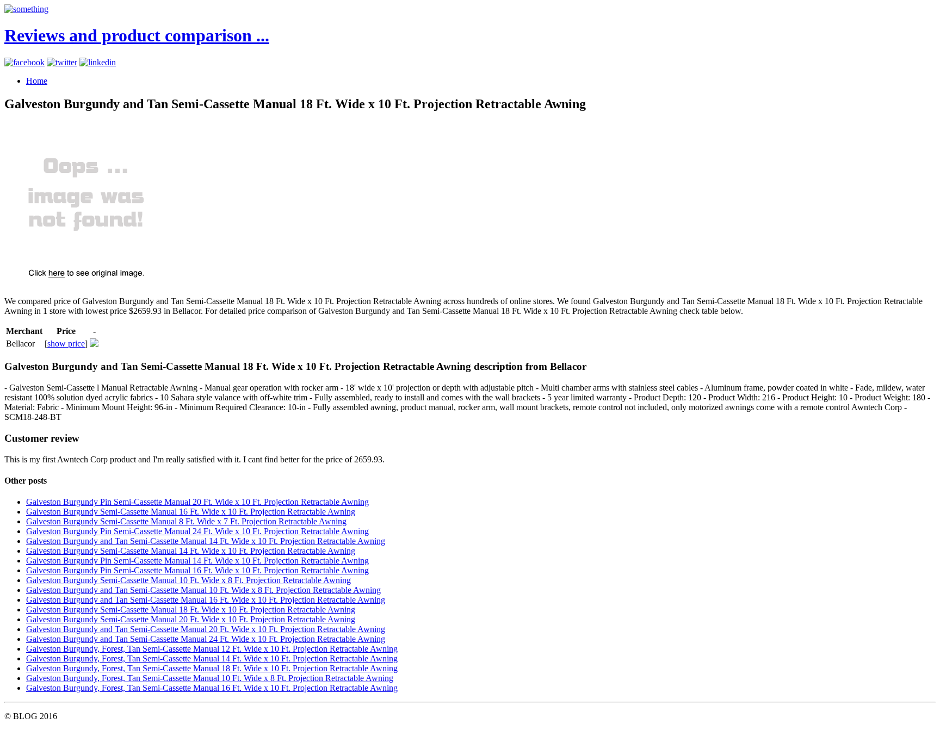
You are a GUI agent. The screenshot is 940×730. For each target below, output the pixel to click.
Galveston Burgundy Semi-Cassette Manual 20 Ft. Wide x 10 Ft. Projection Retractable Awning (190, 619)
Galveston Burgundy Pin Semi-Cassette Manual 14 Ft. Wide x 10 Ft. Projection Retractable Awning (197, 560)
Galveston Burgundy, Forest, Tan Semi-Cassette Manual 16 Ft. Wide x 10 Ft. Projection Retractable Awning (212, 687)
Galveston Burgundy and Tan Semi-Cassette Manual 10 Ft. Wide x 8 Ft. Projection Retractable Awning (203, 590)
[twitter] (62, 62)
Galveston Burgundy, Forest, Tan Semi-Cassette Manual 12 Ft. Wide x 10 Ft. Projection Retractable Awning (212, 648)
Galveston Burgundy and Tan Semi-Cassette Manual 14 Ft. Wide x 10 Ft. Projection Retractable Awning (205, 541)
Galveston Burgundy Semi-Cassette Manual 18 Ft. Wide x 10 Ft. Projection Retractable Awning (190, 609)
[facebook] (24, 62)
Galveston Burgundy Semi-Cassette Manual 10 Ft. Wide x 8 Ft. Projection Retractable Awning (188, 580)
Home (36, 80)
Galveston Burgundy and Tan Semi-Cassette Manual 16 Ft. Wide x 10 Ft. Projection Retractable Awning (205, 599)
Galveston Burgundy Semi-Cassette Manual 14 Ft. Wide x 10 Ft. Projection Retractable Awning (190, 550)
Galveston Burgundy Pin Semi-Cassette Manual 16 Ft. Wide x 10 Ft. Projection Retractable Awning (197, 570)
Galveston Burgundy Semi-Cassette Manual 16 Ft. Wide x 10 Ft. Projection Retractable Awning (190, 511)
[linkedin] (97, 62)
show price (66, 343)
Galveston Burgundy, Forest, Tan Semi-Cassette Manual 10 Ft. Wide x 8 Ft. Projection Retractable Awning (209, 678)
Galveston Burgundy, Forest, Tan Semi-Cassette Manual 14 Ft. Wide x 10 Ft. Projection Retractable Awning (212, 658)
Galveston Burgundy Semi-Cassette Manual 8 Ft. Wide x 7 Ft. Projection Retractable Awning (186, 521)
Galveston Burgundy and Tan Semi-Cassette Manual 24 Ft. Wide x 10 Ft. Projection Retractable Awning (205, 639)
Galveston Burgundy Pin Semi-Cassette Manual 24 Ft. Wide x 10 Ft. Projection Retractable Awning (197, 531)
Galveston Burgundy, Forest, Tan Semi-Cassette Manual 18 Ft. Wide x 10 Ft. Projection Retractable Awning (212, 668)
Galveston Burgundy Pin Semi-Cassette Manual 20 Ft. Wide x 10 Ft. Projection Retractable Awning (197, 501)
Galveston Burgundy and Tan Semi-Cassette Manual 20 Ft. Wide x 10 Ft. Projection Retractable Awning (205, 629)
